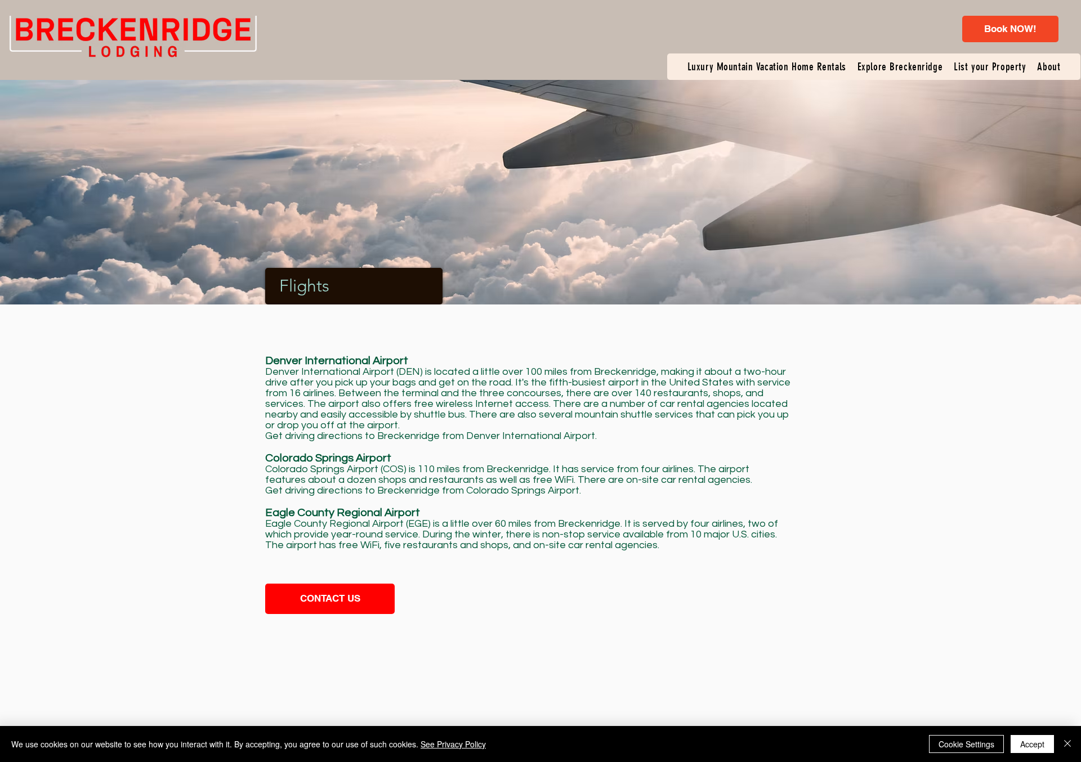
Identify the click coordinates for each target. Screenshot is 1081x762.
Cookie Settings (966, 744)
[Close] (1067, 744)
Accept (1032, 744)
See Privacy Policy (453, 744)
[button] (767, 66)
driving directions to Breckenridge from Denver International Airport (440, 436)
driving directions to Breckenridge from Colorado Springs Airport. (433, 490)
